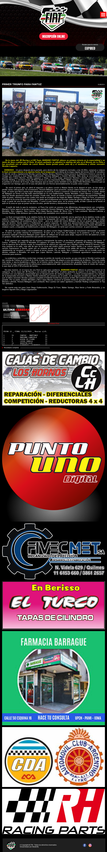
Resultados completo (11, 348)
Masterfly (35, 847)
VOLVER (5, 303)
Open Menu (103, 15)
